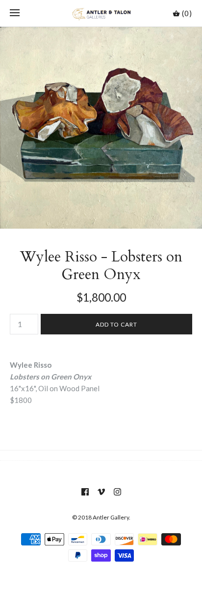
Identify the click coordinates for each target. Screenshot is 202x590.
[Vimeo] (101, 492)
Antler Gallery (111, 517)
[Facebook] (85, 492)
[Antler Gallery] (101, 13)
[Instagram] (117, 492)
